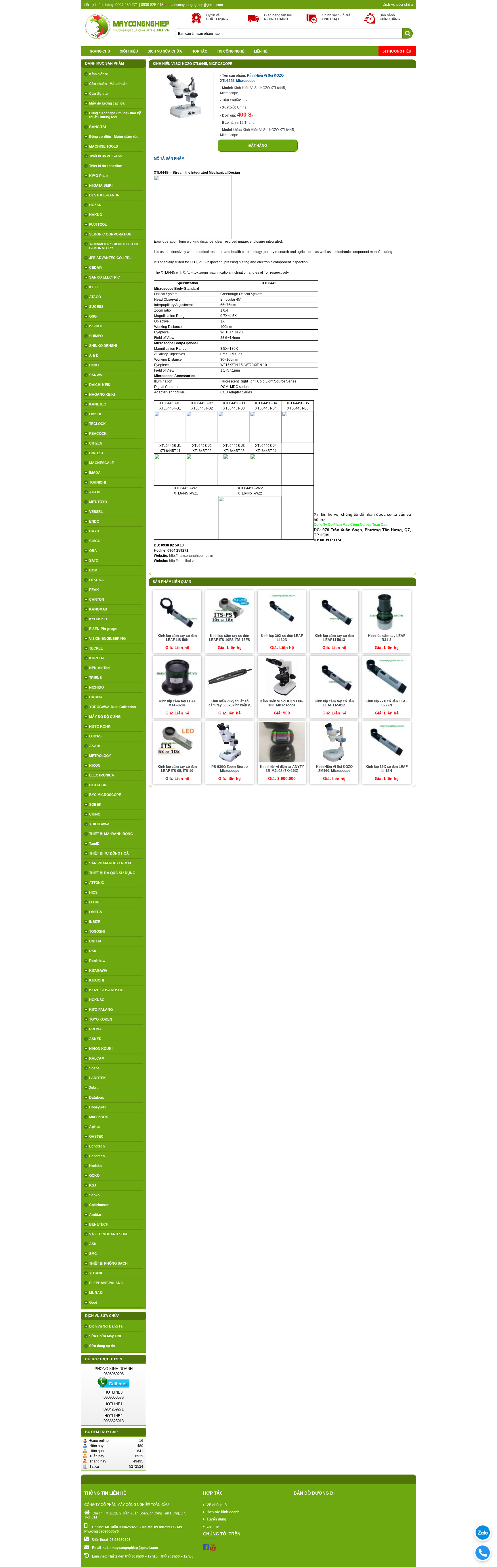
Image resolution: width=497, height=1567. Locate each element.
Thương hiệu (398, 51)
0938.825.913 (152, 5)
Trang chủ (99, 51)
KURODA (97, 658)
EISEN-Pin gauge (103, 629)
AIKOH (94, 492)
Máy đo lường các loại (107, 103)
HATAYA (96, 697)
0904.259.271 (126, 5)
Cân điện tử (98, 94)
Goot (93, 1303)
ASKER (95, 1039)
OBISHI (95, 414)
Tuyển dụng (216, 1519)
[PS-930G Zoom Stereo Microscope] (229, 762)
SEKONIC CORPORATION (110, 234)
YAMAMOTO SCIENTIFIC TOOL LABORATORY (114, 246)
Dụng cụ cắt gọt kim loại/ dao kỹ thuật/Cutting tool (115, 115)
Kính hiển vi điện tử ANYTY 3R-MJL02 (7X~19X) (282, 769)
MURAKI (96, 1293)
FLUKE (95, 902)
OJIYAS (95, 736)
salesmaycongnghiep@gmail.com (196, 5)
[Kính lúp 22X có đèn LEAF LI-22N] (386, 697)
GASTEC (96, 1137)
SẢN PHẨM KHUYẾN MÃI (110, 863)
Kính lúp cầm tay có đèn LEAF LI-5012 (334, 703)
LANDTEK (97, 1078)
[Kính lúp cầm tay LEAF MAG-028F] (177, 697)
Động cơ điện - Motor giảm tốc (113, 137)
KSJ (92, 1185)
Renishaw (97, 961)
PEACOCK (98, 434)
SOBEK (95, 805)
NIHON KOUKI (100, 1049)
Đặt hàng (257, 146)
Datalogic (97, 1097)
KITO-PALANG (101, 1010)
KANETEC (97, 404)
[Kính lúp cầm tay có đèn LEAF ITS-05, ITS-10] (177, 762)
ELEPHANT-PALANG (106, 1283)
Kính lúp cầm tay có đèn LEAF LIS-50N (177, 638)
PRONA (95, 1029)
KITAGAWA (98, 971)
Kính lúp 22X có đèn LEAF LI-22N (387, 703)
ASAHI (94, 746)
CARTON (96, 600)
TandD (94, 844)
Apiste (94, 1127)
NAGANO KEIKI (102, 395)
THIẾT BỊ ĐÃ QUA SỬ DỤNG (112, 873)
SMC (93, 1254)
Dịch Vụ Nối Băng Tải (106, 1326)
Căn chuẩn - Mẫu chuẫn (108, 84)
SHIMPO (96, 336)
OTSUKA (96, 580)
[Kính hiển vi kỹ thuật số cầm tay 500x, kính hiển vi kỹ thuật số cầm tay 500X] (229, 697)
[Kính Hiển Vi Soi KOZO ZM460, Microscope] (334, 762)
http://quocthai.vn (182, 561)
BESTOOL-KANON (104, 195)
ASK (93, 1244)
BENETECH (98, 1224)
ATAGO (95, 297)
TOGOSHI (97, 932)
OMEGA (95, 912)
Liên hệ (260, 51)
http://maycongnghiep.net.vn (191, 556)
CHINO (94, 814)
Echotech (97, 1146)
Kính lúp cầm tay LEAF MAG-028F (177, 703)
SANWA (95, 375)
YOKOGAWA (99, 824)
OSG (93, 316)
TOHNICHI (97, 482)
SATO (93, 561)
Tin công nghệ (230, 51)
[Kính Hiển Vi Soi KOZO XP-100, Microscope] (282, 697)
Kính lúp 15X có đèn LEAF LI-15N (387, 769)
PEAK (94, 590)
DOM (93, 570)
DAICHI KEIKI (100, 385)
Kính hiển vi (98, 74)
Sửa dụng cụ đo (102, 1346)
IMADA (95, 473)
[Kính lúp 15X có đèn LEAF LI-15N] (386, 762)
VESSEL (96, 512)
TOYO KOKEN (100, 1019)
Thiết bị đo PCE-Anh (105, 156)
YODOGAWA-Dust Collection (112, 707)
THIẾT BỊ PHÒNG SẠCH (108, 1263)
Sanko (94, 1195)
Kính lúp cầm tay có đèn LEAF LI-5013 (334, 638)
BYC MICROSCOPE (105, 795)
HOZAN (95, 205)
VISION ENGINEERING (107, 639)
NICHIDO (96, 687)
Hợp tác (199, 51)
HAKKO (95, 215)
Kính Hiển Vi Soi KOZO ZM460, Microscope (334, 769)
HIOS (93, 892)
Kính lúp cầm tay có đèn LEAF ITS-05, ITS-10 (177, 769)
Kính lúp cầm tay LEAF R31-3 (386, 638)
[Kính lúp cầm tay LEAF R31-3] (386, 631)
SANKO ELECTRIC (104, 277)
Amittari (95, 1215)
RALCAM (96, 1058)
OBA (93, 551)
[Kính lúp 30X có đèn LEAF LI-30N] (282, 631)
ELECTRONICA (101, 775)
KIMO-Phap (98, 176)
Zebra (94, 1088)
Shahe (94, 1068)
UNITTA (95, 941)
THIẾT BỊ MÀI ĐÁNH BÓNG (111, 834)
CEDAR (95, 268)
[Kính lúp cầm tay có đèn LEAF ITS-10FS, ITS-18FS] (229, 631)
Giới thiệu (129, 51)
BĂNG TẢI (97, 127)
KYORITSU (98, 619)
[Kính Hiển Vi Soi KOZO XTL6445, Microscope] (183, 118)
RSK (93, 951)
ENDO (94, 521)
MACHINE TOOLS (103, 146)
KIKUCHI (96, 980)
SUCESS (96, 307)
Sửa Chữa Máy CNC (106, 1336)
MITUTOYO (98, 502)
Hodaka (95, 1166)
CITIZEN (95, 443)
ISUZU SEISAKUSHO (106, 990)
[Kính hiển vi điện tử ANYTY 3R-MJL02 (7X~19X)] (282, 762)
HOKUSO (96, 1000)
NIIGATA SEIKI (100, 185)
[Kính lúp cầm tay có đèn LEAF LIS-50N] (177, 631)
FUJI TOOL (98, 225)
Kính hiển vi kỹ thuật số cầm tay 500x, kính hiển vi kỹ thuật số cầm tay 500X (230, 705)
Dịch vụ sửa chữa (398, 4)
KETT (93, 287)
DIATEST (96, 453)
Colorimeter (99, 1205)
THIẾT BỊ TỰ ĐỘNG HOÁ (109, 853)
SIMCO (94, 541)
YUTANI (95, 1273)
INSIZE (94, 922)
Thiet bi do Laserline (105, 166)
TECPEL (96, 648)
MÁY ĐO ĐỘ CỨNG (105, 717)
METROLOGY (100, 756)
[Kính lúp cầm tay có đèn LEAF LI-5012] (334, 697)
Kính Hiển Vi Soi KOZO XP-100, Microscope (281, 703)
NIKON (94, 766)
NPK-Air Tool (99, 668)
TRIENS (95, 678)
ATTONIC (96, 883)
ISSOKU (95, 326)
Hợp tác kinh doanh (223, 1512)
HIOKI (94, 365)
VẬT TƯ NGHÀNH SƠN (108, 1234)
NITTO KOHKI (100, 726)
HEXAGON (98, 785)
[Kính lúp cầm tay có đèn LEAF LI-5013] (334, 631)
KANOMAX (98, 609)
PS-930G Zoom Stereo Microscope (229, 769)
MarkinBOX (98, 1117)
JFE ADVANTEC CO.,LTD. (110, 258)
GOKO (94, 1176)
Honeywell (97, 1107)
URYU (94, 531)
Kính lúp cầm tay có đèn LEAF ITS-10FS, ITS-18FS (229, 638)
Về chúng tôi (217, 1505)
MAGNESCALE (101, 463)
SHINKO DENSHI (103, 346)
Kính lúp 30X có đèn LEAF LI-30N (282, 638)
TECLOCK (97, 424)
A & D (94, 355)
